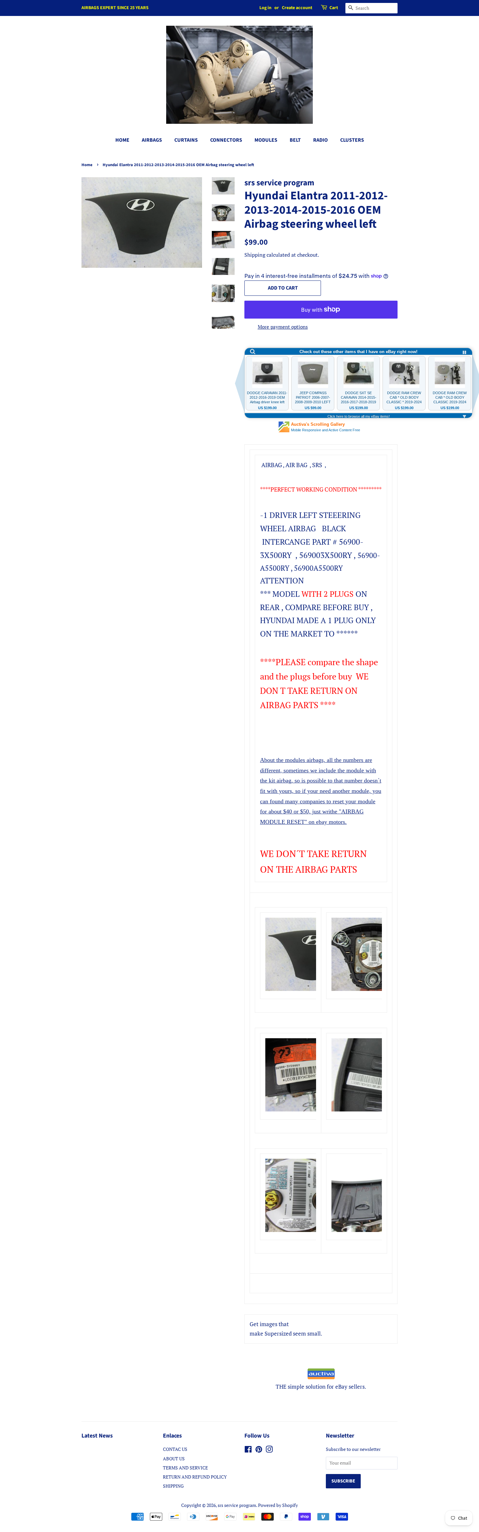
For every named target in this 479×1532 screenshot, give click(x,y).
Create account (297, 8)
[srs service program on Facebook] (248, 1450)
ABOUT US (174, 1458)
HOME (122, 140)
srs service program (237, 1505)
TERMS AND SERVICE (185, 1468)
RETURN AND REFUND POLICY (195, 1477)
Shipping (254, 254)
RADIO (320, 140)
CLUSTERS (352, 140)
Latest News (97, 1436)
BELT (295, 140)
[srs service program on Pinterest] (258, 1450)
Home (87, 165)
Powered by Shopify (278, 1505)
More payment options (283, 326)
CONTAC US (175, 1449)
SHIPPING (173, 1486)
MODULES (265, 140)
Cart (333, 8)
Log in (265, 8)
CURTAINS (186, 140)
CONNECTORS (226, 140)
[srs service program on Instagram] (269, 1450)
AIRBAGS (152, 140)
